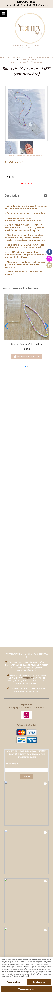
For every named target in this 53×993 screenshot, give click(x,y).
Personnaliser (14, 982)
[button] (25, 366)
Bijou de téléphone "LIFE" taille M (26, 344)
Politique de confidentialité (20, 976)
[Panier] (49, 265)
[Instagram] (49, 259)
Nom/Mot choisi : (14, 162)
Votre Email (11, 763)
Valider (26, 777)
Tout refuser (39, 982)
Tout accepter (26, 989)
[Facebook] (49, 252)
